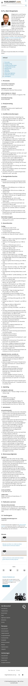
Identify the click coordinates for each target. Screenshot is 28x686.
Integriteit (3, 649)
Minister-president (5, 642)
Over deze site (11, 670)
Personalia (7, 62)
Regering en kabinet (5, 617)
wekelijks (11, 580)
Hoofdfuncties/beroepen (10, 65)
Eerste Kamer (4, 613)
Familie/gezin (7, 76)
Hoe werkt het (4, 608)
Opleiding (6, 70)
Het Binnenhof (6, 606)
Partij (2, 615)
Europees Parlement (5, 662)
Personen (4, 626)
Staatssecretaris (4, 647)
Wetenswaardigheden (9, 73)
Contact (18, 670)
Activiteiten (7, 71)
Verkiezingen (5, 653)
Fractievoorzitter (4, 637)
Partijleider (3, 640)
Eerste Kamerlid (4, 631)
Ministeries (3, 620)
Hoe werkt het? (4, 628)
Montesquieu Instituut (16, 3)
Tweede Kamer (4, 610)
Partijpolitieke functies (9, 67)
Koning (2, 622)
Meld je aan (6, 586)
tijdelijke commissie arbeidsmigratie (13, 37)
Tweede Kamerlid (5, 633)
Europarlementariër (5, 635)
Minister (3, 644)
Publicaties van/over (9, 74)
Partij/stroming (8, 63)
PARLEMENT (12, 2)
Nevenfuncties (7, 68)
